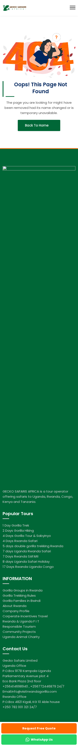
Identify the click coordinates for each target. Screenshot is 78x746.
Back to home (37, 125)
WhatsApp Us (42, 739)
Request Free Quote (39, 728)
